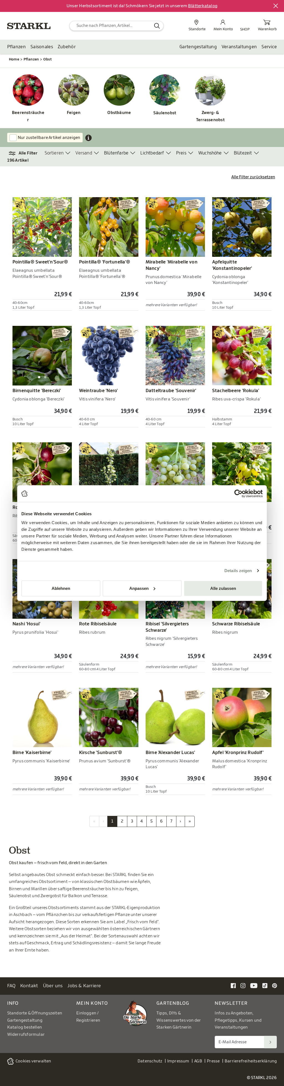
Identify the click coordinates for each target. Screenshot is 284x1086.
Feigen (73, 112)
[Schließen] (276, 6)
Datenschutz (150, 1061)
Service (269, 46)
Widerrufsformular (26, 1034)
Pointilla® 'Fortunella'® (104, 262)
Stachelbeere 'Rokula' (235, 390)
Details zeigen (238, 570)
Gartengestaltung (198, 46)
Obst (47, 59)
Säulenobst (164, 113)
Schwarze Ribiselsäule (236, 623)
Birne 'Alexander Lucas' (170, 752)
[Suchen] (270, 1042)
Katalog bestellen (24, 1027)
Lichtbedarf (152, 153)
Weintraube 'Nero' (98, 390)
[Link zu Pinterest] (274, 985)
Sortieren (54, 153)
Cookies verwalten (33, 1061)
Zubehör (67, 46)
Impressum (178, 1061)
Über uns (53, 985)
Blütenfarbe (116, 153)
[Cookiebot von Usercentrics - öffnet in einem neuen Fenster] (238, 493)
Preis (181, 153)
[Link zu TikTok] (264, 985)
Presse (213, 1061)
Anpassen (139, 588)
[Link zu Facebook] (233, 985)
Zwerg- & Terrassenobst (210, 116)
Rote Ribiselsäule (98, 623)
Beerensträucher (28, 116)
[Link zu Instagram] (242, 985)
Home (14, 59)
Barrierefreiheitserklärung (251, 1061)
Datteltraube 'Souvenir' (171, 390)
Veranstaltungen (239, 46)
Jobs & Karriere (84, 985)
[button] (26, 153)
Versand (83, 153)
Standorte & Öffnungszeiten (34, 1013)
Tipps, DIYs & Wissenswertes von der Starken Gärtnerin (178, 1020)
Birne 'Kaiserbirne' (31, 752)
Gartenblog (172, 1003)
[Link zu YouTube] (254, 985)
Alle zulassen (223, 588)
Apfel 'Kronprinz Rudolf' (237, 752)
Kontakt (29, 985)
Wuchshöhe (210, 153)
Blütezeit (243, 153)
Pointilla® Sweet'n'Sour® (40, 262)
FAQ (11, 985)
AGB (198, 1061)
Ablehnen (61, 588)
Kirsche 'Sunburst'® (100, 752)
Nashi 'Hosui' (26, 623)
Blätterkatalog (202, 6)
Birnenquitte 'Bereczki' (36, 390)
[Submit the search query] (157, 26)
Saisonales (42, 46)
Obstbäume (119, 112)
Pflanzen (16, 46)
